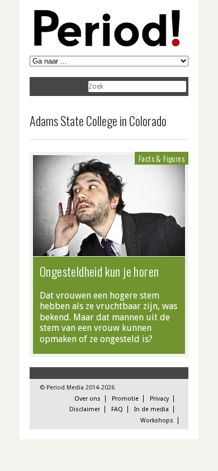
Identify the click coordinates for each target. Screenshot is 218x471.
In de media (151, 409)
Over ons (87, 398)
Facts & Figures (161, 158)
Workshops (156, 420)
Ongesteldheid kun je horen (99, 271)
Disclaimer (84, 409)
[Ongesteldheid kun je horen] (109, 250)
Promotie (125, 398)
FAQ (117, 409)
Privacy (159, 398)
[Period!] (105, 44)
